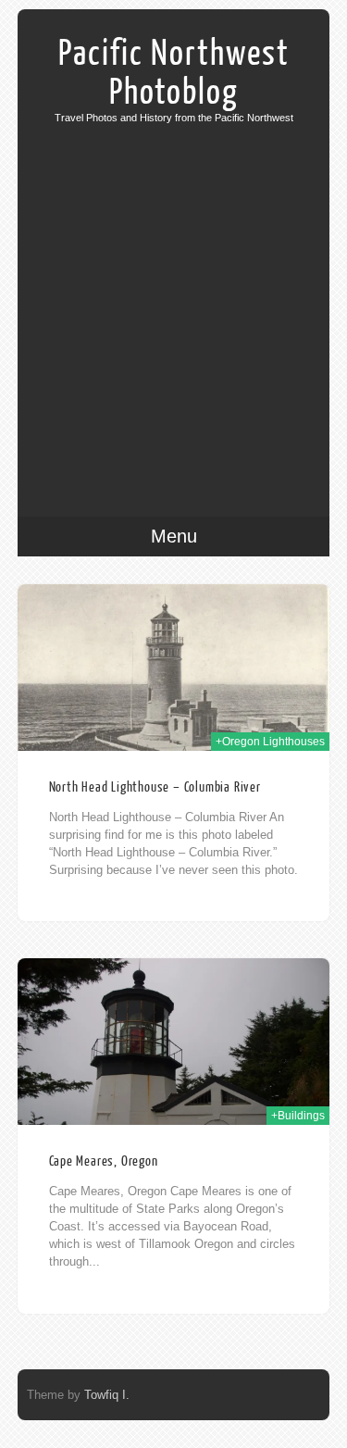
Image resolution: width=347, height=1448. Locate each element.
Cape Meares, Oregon (103, 1161)
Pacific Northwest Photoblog (174, 73)
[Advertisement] (173, 306)
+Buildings (298, 1115)
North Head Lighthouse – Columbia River (155, 787)
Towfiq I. (107, 1395)
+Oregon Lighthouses (270, 741)
